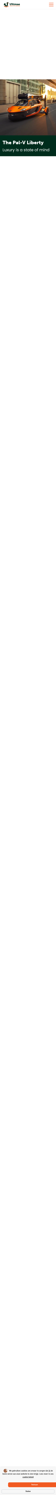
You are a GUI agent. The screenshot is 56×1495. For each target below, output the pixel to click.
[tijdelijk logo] (12, 4)
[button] (51, 4)
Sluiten (28, 1491)
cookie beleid (28, 1477)
